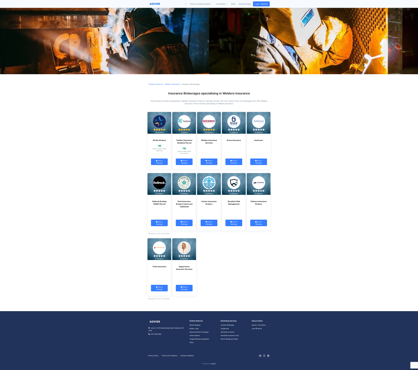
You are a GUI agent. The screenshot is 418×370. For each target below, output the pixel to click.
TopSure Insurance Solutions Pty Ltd (184, 141)
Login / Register (261, 4)
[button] (185, 4)
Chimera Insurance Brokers (259, 202)
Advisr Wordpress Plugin (229, 339)
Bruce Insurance (234, 140)
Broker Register (195, 325)
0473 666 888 (155, 334)
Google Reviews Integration (199, 339)
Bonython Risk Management (234, 202)
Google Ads (225, 328)
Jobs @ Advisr (257, 328)
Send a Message (159, 162)
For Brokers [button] (220, 4)
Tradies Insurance (155, 84)
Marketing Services (229, 321)
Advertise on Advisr (227, 332)
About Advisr (257, 321)
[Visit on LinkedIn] (268, 355)
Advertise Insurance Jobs (230, 335)
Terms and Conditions (169, 356)
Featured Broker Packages (199, 332)
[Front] (154, 4)
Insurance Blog (245, 4)
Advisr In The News (258, 325)
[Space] (154, 321)
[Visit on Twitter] (264, 355)
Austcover (258, 140)
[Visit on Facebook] (260, 355)
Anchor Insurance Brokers (209, 202)
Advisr (213, 364)
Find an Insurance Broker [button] (200, 4)
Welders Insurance (172, 84)
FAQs (233, 4)
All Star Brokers (159, 140)
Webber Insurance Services (209, 141)
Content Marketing (227, 325)
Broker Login (194, 328)
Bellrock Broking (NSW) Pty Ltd (159, 202)
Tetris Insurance (159, 266)
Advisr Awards (195, 335)
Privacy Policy (153, 356)
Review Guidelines (187, 356)
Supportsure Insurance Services (184, 267)
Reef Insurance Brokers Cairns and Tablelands (184, 204)
